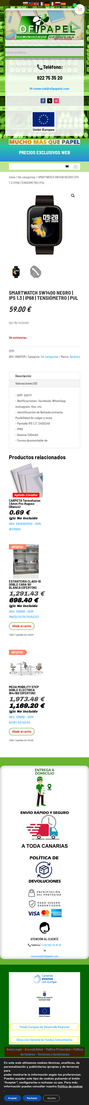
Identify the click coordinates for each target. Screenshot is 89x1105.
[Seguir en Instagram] (56, 100)
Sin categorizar (27, 177)
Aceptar (12, 1098)
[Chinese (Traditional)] (31, 3)
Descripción (23, 376)
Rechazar (32, 1098)
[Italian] (52, 3)
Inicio (12, 177)
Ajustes (51, 1098)
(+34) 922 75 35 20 (51, 945)
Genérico (75, 356)
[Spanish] (63, 3)
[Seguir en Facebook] (43, 100)
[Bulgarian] (25, 3)
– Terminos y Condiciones (52, 1054)
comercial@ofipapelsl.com (51, 88)
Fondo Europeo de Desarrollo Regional (44, 1027)
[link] (51, 945)
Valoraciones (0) (26, 383)
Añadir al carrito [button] (21, 626)
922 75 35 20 (50, 77)
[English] (36, 3)
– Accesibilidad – (33, 1049)
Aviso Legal (14, 1049)
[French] (41, 3)
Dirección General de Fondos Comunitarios (44, 1040)
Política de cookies (70, 1086)
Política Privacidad (58, 1049)
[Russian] (58, 3)
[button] (73, 195)
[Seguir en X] (49, 100)
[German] (47, 3)
